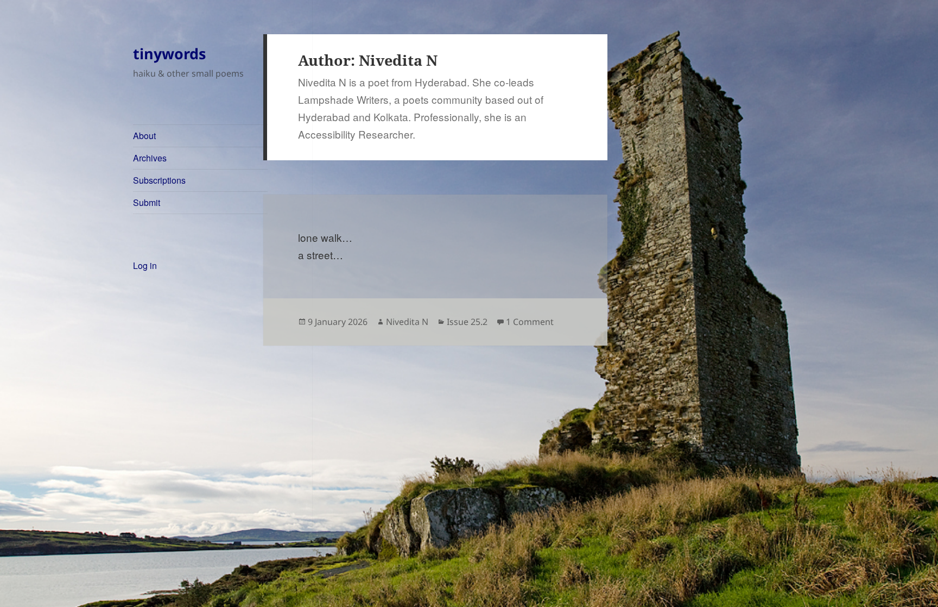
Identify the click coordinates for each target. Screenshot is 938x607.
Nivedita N (407, 322)
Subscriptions (159, 180)
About (144, 135)
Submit (146, 202)
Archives (150, 158)
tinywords (169, 53)
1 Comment (530, 322)
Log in (145, 265)
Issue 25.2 (467, 322)
